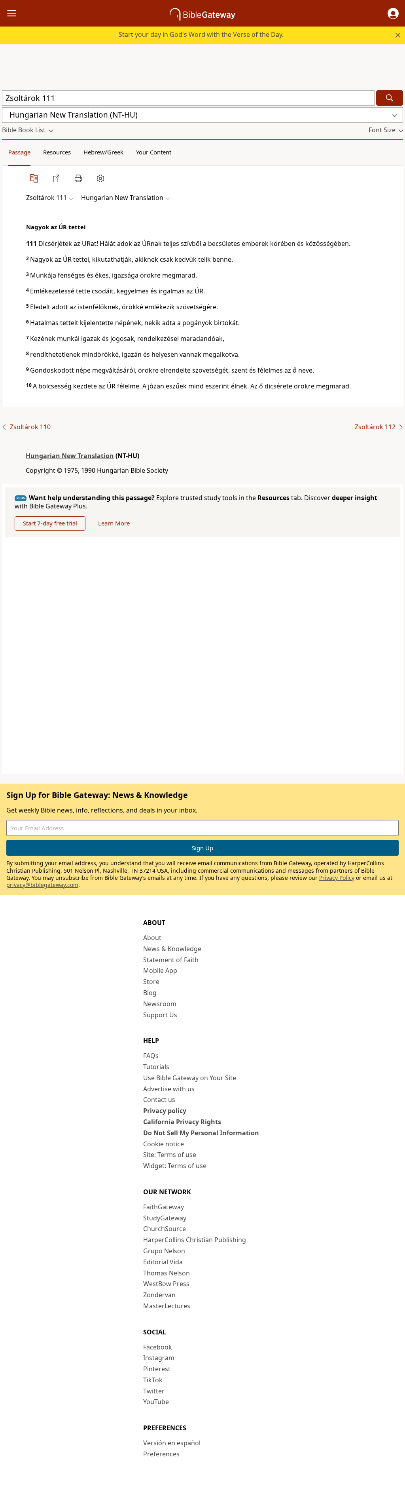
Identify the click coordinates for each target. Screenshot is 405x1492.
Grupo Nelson (164, 1251)
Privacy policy (164, 1110)
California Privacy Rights (182, 1121)
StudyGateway (164, 1218)
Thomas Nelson (166, 1273)
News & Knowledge (172, 948)
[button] (393, 13)
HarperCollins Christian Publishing (194, 1239)
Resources (57, 152)
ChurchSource (164, 1228)
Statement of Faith (171, 959)
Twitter (154, 1391)
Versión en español (172, 1443)
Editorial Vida (163, 1262)
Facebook (157, 1347)
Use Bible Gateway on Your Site (189, 1077)
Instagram (158, 1357)
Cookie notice (163, 1144)
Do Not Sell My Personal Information (201, 1133)
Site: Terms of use (169, 1154)
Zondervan (159, 1294)
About (152, 937)
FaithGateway (163, 1207)
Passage (19, 152)
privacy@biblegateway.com (42, 885)
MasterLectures (166, 1306)
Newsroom (159, 1003)
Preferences (161, 1454)
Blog (150, 992)
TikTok (153, 1380)
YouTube (156, 1401)
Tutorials (156, 1066)
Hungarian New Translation (70, 455)
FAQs (151, 1055)
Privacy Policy (336, 877)
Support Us (160, 1015)
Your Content (153, 152)
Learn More (114, 523)
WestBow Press (166, 1283)
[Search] (389, 98)
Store (151, 981)
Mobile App (160, 970)
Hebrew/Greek (103, 152)
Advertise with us (169, 1089)
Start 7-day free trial (50, 523)
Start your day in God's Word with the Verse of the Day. (201, 34)
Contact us (159, 1099)
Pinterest (156, 1368)
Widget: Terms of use (174, 1165)
